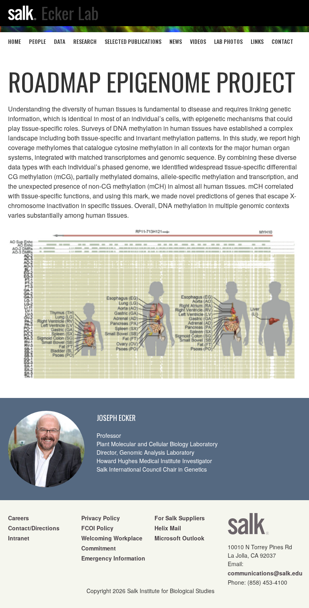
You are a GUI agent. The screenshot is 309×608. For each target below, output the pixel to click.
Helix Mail (167, 528)
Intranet (18, 538)
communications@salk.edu (265, 573)
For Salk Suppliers (179, 518)
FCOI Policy (97, 528)
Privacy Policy (100, 518)
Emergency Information (113, 558)
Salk (248, 526)
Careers (18, 518)
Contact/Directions (34, 528)
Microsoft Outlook (179, 538)
